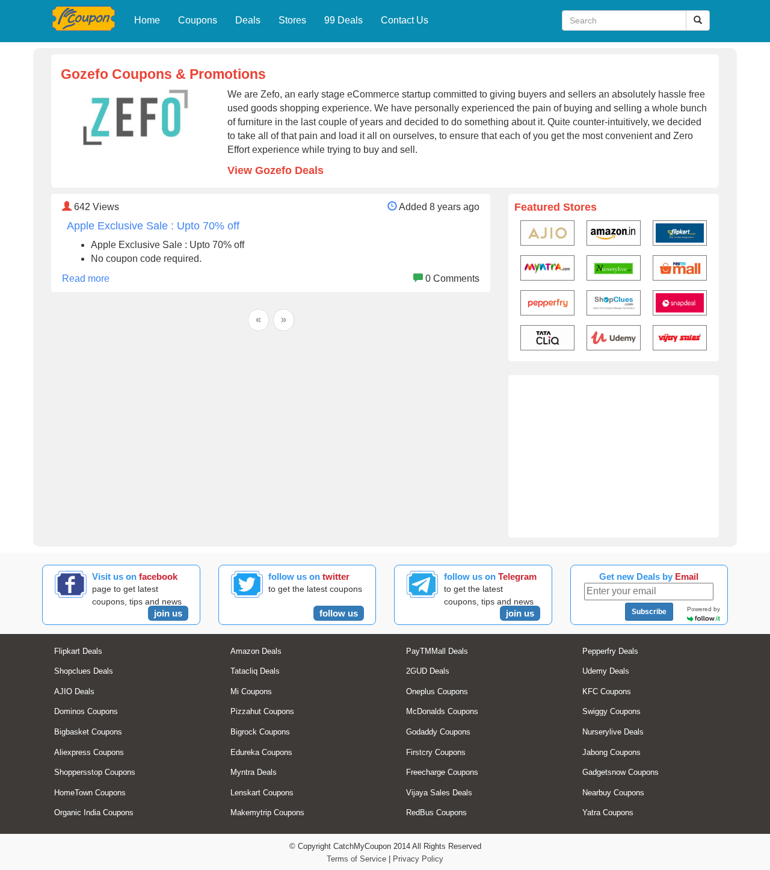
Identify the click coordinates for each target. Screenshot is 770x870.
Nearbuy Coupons (613, 792)
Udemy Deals (605, 671)
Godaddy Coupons (438, 731)
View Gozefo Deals (275, 170)
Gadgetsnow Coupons (620, 772)
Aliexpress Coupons (89, 752)
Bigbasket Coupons (88, 731)
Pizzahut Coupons (262, 711)
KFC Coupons (606, 691)
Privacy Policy (418, 858)
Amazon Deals (256, 651)
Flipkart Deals (78, 651)
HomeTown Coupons (90, 792)
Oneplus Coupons (437, 691)
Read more (85, 278)
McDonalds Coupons (442, 711)
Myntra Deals (253, 772)
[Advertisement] (613, 456)
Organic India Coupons (94, 812)
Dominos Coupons (86, 711)
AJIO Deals (74, 691)
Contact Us (404, 20)
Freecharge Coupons (442, 772)
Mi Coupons (251, 691)
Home (147, 20)
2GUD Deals (427, 671)
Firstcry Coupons (436, 752)
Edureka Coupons (261, 752)
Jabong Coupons (611, 752)
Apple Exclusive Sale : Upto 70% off (153, 226)
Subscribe (649, 611)
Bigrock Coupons (260, 731)
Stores (292, 20)
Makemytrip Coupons (267, 812)
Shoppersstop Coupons (94, 772)
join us (168, 613)
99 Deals (343, 20)
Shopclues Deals (83, 671)
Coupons (197, 20)
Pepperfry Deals (610, 651)
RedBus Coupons (436, 812)
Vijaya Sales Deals (439, 792)
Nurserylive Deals (613, 731)
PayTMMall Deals (437, 651)
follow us (338, 613)
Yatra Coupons (607, 812)
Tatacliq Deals (255, 671)
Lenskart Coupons (262, 792)
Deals (247, 20)
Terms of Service (356, 858)
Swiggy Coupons (611, 711)
